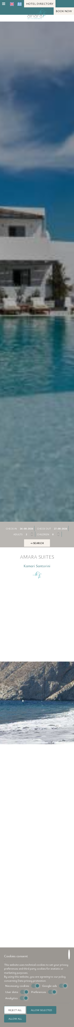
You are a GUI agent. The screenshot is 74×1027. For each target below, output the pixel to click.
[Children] (56, 534)
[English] (12, 4)
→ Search (37, 543)
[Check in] (26, 528)
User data (11, 992)
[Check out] (61, 528)
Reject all (15, 1010)
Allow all (15, 1018)
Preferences (38, 992)
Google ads (49, 986)
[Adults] (29, 534)
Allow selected (41, 1010)
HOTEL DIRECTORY (39, 4)
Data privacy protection (32, 980)
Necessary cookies (17, 986)
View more (18, 717)
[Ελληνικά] (19, 4)
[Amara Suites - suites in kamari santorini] (37, 13)
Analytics (11, 998)
